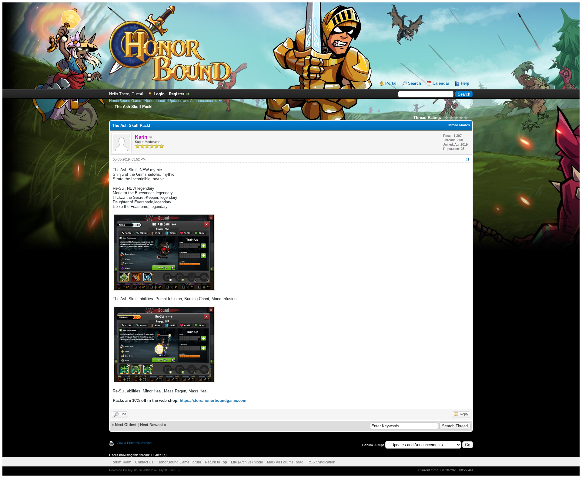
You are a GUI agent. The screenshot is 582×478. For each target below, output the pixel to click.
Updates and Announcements (192, 101)
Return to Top (216, 462)
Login (159, 94)
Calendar (441, 83)
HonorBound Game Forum (179, 462)
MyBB (132, 470)
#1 (467, 159)
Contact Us (144, 462)
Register (176, 94)
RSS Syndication (321, 462)
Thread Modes (458, 125)
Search (414, 83)
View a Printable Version (134, 443)
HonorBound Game (125, 101)
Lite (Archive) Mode (247, 462)
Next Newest (151, 424)
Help (465, 83)
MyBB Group (169, 470)
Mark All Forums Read (285, 462)
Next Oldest (125, 424)
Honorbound (154, 101)
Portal (390, 83)
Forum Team (121, 462)
